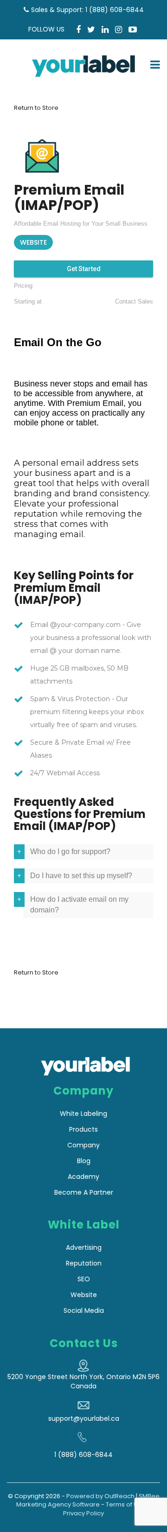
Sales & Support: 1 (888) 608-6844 (87, 9)
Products (83, 1129)
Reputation (84, 1263)
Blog (83, 1160)
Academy (83, 1176)
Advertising (84, 1247)
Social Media (84, 1310)
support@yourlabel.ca (83, 1418)
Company (83, 1145)
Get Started (84, 268)
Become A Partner (83, 1192)
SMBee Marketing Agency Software (88, 1500)
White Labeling (83, 1113)
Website (84, 1294)
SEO (83, 1279)
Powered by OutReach (100, 1496)
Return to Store (36, 107)
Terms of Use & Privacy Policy (107, 1509)
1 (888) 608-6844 (83, 1454)
